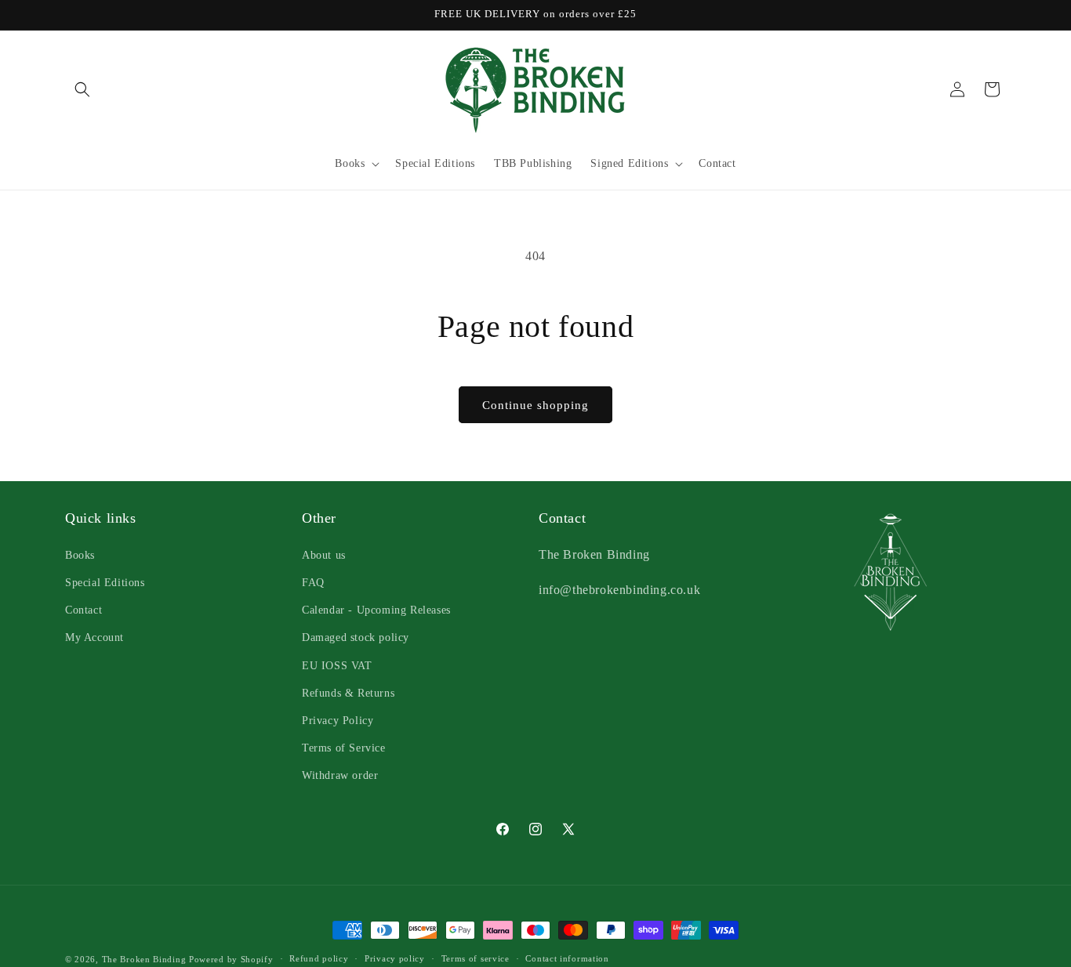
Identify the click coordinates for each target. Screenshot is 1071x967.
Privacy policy (395, 958)
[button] (82, 89)
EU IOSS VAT (337, 665)
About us (324, 554)
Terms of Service (344, 747)
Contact (83, 609)
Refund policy (318, 958)
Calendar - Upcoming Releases (376, 609)
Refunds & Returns (348, 692)
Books (80, 554)
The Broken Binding (144, 959)
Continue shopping (535, 405)
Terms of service (475, 958)
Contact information (566, 958)
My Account (94, 637)
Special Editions (105, 582)
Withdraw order (340, 774)
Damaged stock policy (355, 637)
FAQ (313, 582)
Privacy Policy (337, 720)
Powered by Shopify (231, 959)
